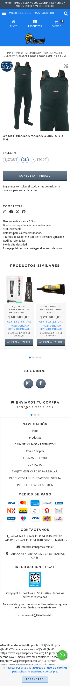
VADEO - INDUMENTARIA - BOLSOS (34, 53)
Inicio (10, 53)
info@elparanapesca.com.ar (37, 546)
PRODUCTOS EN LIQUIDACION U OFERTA (35, 478)
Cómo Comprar (35, 451)
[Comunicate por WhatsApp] (62, 655)
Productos (35, 437)
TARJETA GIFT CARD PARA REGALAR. (35, 471)
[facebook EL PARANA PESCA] (41, 383)
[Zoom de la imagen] (65, 65)
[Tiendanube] (35, 616)
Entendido (35, 679)
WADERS (58, 53)
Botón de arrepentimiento (39, 607)
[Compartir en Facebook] (11, 212)
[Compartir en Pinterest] (23, 212)
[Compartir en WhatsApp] (5, 212)
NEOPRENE (11, 56)
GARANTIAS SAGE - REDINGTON (35, 444)
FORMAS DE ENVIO (35, 457)
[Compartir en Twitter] (17, 212)
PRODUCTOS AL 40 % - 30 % (35, 485)
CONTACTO (35, 464)
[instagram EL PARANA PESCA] (28, 383)
